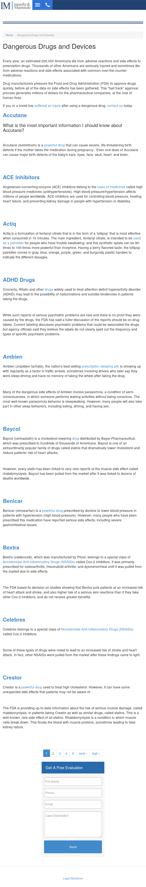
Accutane (15, 115)
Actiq (9, 223)
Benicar (13, 501)
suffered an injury (48, 105)
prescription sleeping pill (100, 366)
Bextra (11, 547)
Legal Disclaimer (73, 878)
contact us (115, 105)
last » (96, 753)
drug (75, 438)
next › (83, 753)
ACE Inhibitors (21, 177)
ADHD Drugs (19, 279)
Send (73, 847)
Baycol (11, 428)
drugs (49, 289)
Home (9, 35)
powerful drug (54, 145)
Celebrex (14, 619)
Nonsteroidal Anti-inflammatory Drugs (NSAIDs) (39, 561)
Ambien (12, 356)
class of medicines (110, 186)
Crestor (12, 677)
